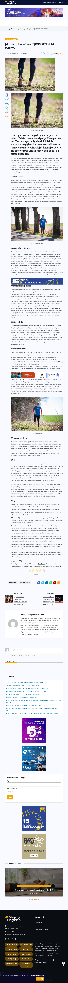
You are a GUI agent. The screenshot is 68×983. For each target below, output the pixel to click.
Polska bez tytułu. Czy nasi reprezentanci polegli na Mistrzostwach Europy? (28, 681)
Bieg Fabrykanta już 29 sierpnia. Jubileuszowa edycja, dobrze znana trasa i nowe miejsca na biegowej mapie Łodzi (32, 707)
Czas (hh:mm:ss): (12, 736)
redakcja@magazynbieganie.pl (16, 860)
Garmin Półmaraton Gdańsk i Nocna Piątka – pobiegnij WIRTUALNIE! (26, 684)
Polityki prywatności (38, 975)
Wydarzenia (26, 890)
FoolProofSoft (49, 905)
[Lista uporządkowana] (21, 648)
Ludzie (12, 879)
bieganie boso (13, 575)
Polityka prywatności (42, 855)
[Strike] (19, 648)
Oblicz (10, 745)
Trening (26, 884)
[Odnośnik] (31, 648)
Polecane (26, 879)
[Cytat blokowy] (26, 648)
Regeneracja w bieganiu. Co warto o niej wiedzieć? (34, 815)
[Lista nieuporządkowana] (24, 648)
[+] (35, 647)
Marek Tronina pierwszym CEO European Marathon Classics (23, 687)
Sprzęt (12, 884)
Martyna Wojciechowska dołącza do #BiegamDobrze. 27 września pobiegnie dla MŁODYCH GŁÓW (32, 702)
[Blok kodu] (28, 648)
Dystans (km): (11, 729)
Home (6, 21)
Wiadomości (11, 889)
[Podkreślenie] (17, 648)
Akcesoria (12, 870)
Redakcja (39, 848)
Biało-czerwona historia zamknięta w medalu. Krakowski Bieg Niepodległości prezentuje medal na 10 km (33, 694)
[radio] (30, 563)
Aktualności (26, 870)
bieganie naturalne (25, 575)
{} (33, 647)
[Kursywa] (14, 648)
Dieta (26, 875)
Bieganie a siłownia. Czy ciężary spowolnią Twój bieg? (22, 690)
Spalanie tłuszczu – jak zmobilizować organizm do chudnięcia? (24, 675)
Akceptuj (40, 979)
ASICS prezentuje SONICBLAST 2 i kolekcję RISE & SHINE (22, 678)
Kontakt (38, 851)
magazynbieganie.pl (31, 905)
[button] (29, 824)
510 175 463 (10, 857)
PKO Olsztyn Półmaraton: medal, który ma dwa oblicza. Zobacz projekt (26, 698)
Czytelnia (12, 875)
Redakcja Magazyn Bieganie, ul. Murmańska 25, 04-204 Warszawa (18, 853)
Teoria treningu (15, 21)
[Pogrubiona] (12, 648)
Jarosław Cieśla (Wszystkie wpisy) (32, 607)
